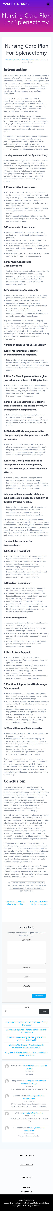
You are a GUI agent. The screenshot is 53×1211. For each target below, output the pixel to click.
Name (26, 967)
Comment (26, 940)
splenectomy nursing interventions (32, 889)
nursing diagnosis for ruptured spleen (27, 883)
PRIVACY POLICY (26, 1164)
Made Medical (16, 3)
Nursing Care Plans (35, 59)
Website (26, 986)
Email (26, 976)
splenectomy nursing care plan (20, 885)
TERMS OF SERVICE (26, 1155)
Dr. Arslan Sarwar (12, 59)
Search (26, 1007)
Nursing (25, 59)
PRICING (26, 1187)
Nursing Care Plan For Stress (32, 1113)
